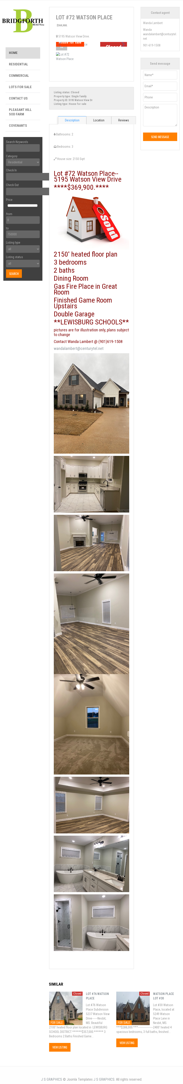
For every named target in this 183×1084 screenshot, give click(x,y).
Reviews (123, 120)
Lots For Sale (20, 87)
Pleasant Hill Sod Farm (20, 112)
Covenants (18, 126)
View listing (59, 1047)
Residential (18, 64)
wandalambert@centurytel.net (79, 348)
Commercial (19, 76)
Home (13, 53)
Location (98, 120)
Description (72, 120)
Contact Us (18, 98)
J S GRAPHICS (51, 1079)
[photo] (91, 44)
